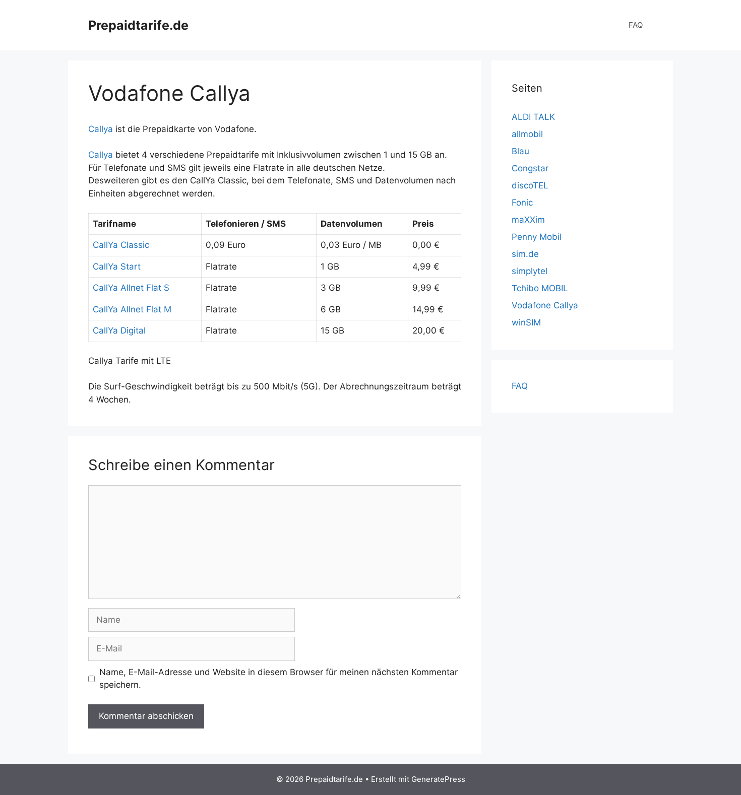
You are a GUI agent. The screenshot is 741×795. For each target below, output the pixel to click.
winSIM (526, 322)
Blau (520, 151)
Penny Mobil (537, 237)
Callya (100, 129)
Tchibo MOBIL (540, 288)
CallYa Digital (119, 330)
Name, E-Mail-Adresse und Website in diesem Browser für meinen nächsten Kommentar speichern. (278, 678)
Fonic (522, 202)
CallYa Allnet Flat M (132, 309)
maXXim (528, 220)
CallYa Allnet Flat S (131, 288)
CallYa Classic (121, 245)
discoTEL (530, 185)
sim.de (525, 254)
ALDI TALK (533, 117)
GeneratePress (438, 779)
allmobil (527, 134)
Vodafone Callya (545, 305)
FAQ (636, 25)
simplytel (529, 271)
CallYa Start (117, 266)
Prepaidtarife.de (138, 25)
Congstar (530, 168)
